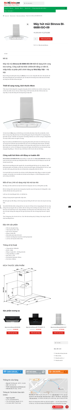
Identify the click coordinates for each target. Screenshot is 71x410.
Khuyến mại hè (59, 360)
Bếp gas (11, 8)
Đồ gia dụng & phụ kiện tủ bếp (39, 8)
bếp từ (53, 396)
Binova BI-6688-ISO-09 (22, 64)
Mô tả (5, 53)
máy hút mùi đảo (38, 396)
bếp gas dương (33, 398)
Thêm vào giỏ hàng (46, 38)
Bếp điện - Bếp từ (19, 8)
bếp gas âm (65, 396)
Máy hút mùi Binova (21, 15)
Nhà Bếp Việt (39, 69)
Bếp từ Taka (58, 355)
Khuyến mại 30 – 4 (59, 358)
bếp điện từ (58, 396)
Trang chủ (6, 8)
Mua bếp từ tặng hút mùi (61, 353)
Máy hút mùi (27, 8)
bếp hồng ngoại (47, 396)
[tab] (5, 54)
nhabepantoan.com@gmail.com (17, 386)
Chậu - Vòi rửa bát (8, 11)
